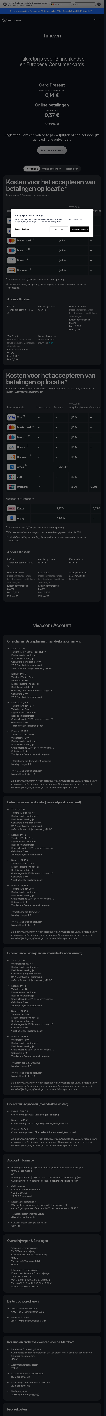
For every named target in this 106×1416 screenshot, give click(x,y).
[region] (52, 223)
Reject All (59, 229)
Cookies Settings (22, 229)
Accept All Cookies (80, 229)
